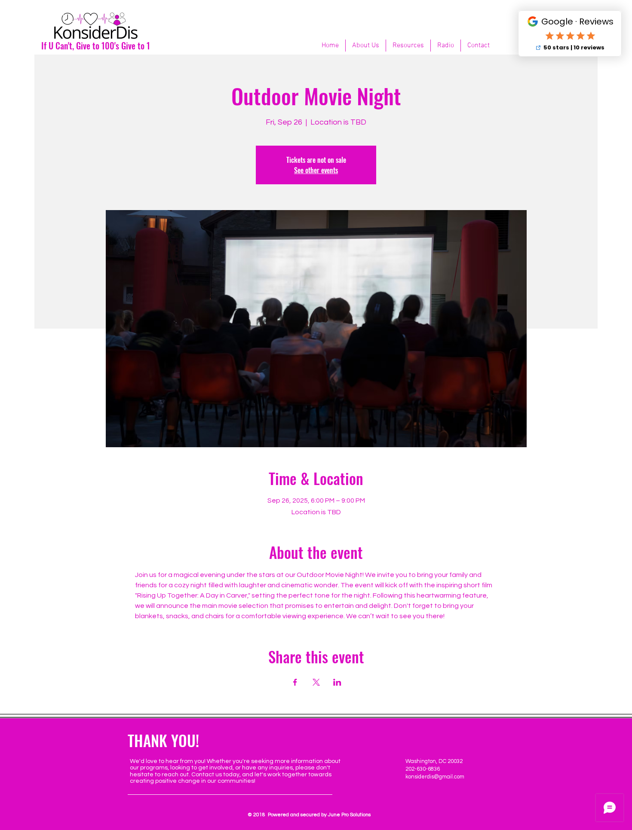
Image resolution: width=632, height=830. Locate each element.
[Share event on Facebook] (295, 682)
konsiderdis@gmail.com (434, 777)
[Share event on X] (316, 682)
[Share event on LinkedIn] (337, 682)
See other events (316, 170)
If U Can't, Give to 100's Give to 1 (95, 45)
